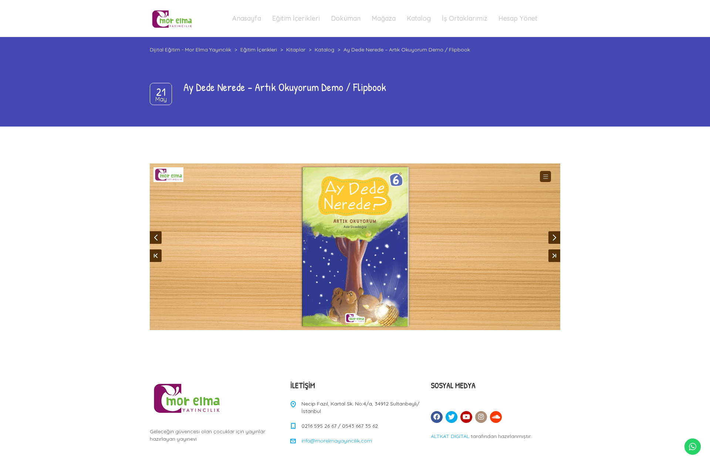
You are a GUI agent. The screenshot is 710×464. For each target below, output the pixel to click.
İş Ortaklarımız (464, 18)
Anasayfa (246, 18)
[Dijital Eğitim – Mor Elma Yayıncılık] (172, 18)
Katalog (419, 18)
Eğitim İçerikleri (296, 18)
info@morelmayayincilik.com (336, 440)
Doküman (346, 18)
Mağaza (384, 18)
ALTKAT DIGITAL (450, 436)
